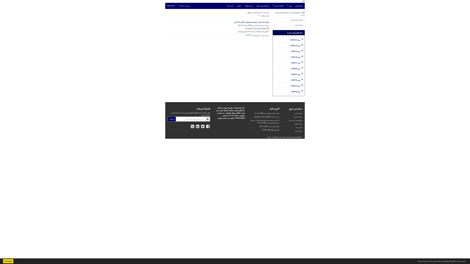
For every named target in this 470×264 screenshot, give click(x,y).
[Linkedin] (197, 126)
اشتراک (171, 119)
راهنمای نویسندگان (262, 5)
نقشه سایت (298, 131)
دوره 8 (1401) (295, 57)
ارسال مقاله (249, 5)
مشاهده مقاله (265, 35)
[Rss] (192, 126)
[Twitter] (202, 126)
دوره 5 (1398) (295, 74)
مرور (290, 5)
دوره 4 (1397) (295, 80)
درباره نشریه (298, 116)
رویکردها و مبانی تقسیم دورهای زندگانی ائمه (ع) (251, 22)
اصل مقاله (252, 35)
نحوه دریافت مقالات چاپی (271, 113)
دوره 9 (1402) (295, 51)
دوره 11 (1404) (295, 40)
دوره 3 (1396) (295, 86)
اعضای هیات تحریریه (295, 120)
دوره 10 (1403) (295, 45)
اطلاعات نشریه (278, 5)
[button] (416, 261)
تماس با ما (230, 5)
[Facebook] (207, 126)
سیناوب (269, 137)
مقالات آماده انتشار (296, 20)
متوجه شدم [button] (8, 261)
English (171, 5)
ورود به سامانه (184, 5)
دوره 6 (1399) (295, 68)
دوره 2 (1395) (295, 91)
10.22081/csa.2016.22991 (256, 28)
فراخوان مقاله (274, 130)
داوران (239, 5)
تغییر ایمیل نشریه (273, 126)
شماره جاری (299, 25)
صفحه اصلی (299, 5)
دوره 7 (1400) (295, 63)
